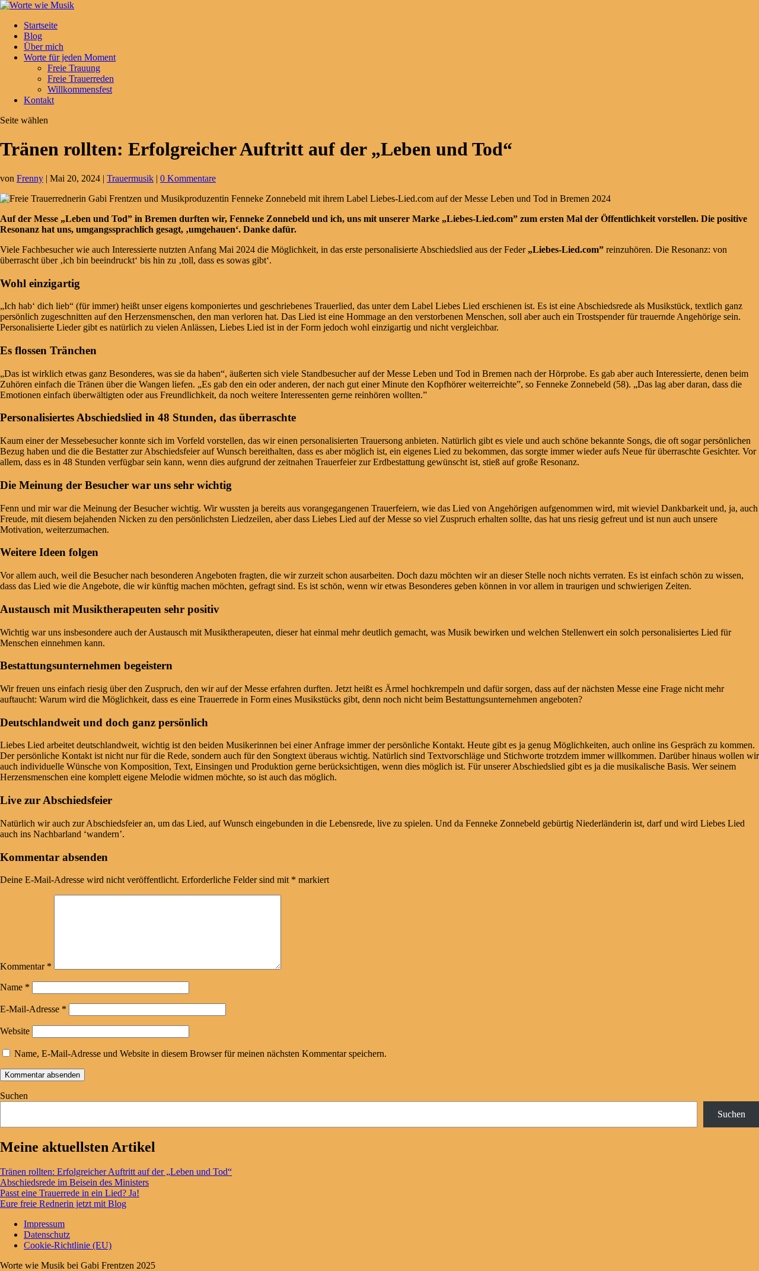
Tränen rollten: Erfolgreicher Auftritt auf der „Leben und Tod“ (116, 1172)
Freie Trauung (73, 68)
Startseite (41, 25)
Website (15, 1031)
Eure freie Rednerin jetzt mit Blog (63, 1204)
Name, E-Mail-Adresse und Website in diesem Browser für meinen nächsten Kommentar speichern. (200, 1053)
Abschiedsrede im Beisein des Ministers (74, 1182)
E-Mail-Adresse (33, 1009)
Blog (33, 36)
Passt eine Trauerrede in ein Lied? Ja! (69, 1193)
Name (15, 987)
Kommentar (26, 966)
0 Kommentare (188, 178)
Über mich (43, 47)
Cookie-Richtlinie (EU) (67, 1245)
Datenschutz (47, 1234)
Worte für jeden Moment (70, 57)
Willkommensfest (79, 89)
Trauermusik (130, 178)
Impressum (44, 1224)
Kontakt (39, 100)
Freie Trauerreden (80, 79)
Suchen (14, 1096)
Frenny (30, 178)
